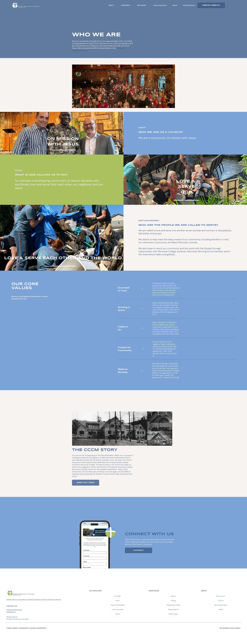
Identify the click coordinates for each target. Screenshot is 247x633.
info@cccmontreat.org (14, 610)
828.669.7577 (11, 612)
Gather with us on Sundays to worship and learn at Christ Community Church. (33, 600)
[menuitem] (112, 5)
